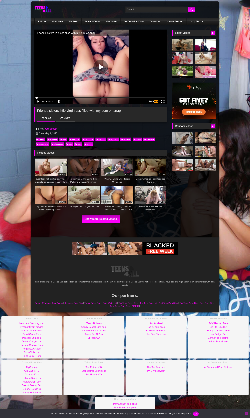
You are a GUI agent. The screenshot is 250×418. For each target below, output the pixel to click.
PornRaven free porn (125, 407)
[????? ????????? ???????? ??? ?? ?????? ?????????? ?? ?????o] (205, 138)
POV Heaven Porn (218, 323)
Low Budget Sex (218, 334)
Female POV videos (31, 330)
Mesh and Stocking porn (31, 323)
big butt (102, 139)
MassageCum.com (31, 338)
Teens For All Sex (94, 334)
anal (64, 139)
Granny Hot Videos (32, 392)
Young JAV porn (197, 21)
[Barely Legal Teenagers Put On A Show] (182, 152)
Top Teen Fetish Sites (128, 303)
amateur (53, 139)
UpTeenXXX (94, 338)
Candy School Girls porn (93, 327)
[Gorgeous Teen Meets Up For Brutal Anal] (205, 58)
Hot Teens (73, 21)
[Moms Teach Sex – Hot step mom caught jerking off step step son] (205, 72)
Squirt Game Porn (32, 334)
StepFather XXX (94, 374)
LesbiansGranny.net (32, 378)
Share (66, 118)
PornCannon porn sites (125, 404)
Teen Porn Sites (207, 303)
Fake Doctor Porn (32, 356)
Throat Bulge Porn (92, 303)
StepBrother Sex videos (94, 371)
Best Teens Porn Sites (134, 21)
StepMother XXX (94, 367)
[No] (246, 413)
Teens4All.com (94, 323)
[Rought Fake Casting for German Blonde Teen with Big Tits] (205, 45)
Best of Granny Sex (32, 385)
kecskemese (51, 129)
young (89, 144)
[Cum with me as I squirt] (205, 165)
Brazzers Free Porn (156, 330)
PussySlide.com (31, 352)
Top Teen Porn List (148, 303)
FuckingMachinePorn (32, 345)
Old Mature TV (31, 371)
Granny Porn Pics (32, 389)
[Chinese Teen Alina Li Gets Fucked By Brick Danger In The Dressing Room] (205, 152)
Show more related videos (100, 218)
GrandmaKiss (32, 374)
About (47, 118)
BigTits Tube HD (218, 327)
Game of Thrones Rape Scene (49, 303)
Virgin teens (57, 21)
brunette (127, 139)
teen (79, 144)
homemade (43, 144)
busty (138, 139)
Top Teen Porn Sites (189, 303)
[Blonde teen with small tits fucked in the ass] (182, 45)
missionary (58, 144)
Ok (196, 413)
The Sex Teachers (156, 367)
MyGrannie (31, 367)
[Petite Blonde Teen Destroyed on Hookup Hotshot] (182, 58)
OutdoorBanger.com (32, 341)
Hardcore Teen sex (174, 21)
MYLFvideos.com (156, 371)
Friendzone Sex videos (94, 330)
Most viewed (111, 21)
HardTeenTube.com (156, 334)
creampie (150, 139)
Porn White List (110, 303)
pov (70, 144)
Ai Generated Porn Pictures (218, 367)
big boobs (89, 139)
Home (43, 21)
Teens (41, 139)
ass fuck (75, 139)
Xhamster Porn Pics (74, 303)
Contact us (155, 21)
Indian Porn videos (218, 341)
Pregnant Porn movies (31, 327)
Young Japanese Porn (218, 330)
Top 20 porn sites (156, 327)
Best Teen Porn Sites (168, 303)
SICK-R (135, 306)
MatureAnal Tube (32, 382)
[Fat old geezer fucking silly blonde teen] (182, 72)
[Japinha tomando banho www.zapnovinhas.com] (182, 138)
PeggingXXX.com (32, 348)
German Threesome (218, 338)
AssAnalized (156, 323)
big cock (114, 139)
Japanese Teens (92, 21)
